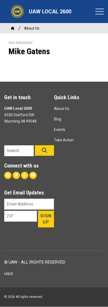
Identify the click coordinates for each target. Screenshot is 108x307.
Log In (8, 273)
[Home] (12, 28)
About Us (31, 28)
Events (59, 129)
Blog (57, 119)
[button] (44, 150)
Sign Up (45, 219)
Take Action (64, 140)
